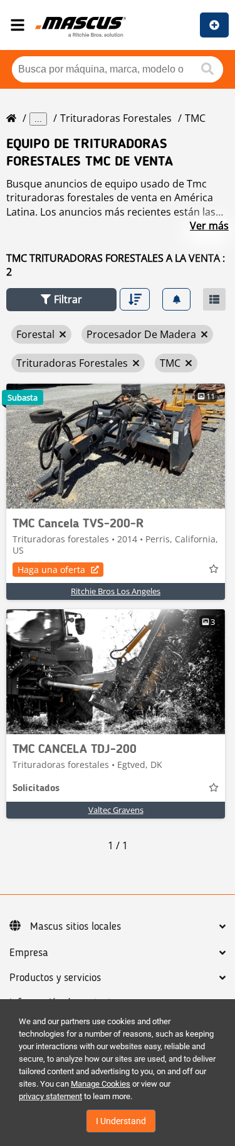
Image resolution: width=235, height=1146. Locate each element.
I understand (121, 1121)
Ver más (209, 225)
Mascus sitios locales (75, 926)
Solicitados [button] (36, 789)
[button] (61, 299)
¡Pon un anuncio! (214, 24)
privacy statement (50, 1096)
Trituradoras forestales (116, 118)
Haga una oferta (51, 569)
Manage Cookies (100, 1084)
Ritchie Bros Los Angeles (115, 591)
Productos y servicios (55, 978)
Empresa (28, 953)
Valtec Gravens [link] (116, 809)
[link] (115, 446)
